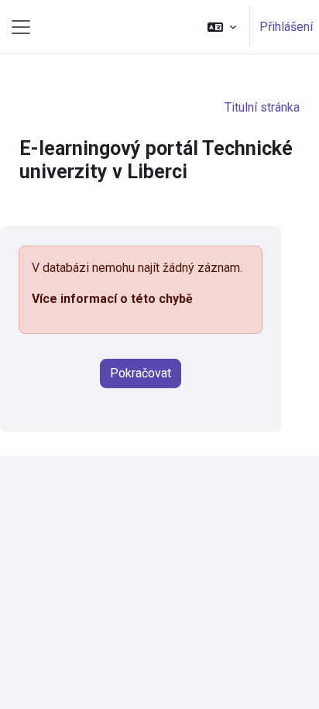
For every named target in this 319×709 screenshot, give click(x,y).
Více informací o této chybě (112, 298)
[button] (221, 26)
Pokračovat (140, 373)
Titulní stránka (262, 107)
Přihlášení (286, 26)
